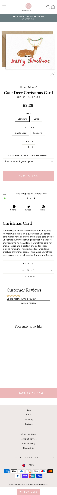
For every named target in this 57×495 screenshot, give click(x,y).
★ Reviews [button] (28, 492)
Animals (31, 87)
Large (36, 119)
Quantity (28, 141)
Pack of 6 (37, 133)
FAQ (28, 414)
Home (23, 87)
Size (28, 113)
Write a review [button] (28, 303)
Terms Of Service (28, 439)
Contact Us (28, 448)
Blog (28, 410)
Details (28, 264)
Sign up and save (27, 457)
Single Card (20, 133)
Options (28, 127)
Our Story (28, 419)
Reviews (28, 424)
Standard (22, 119)
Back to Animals (31, 393)
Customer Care (28, 434)
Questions (28, 277)
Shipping (28, 270)
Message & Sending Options (28, 155)
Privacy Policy (28, 443)
